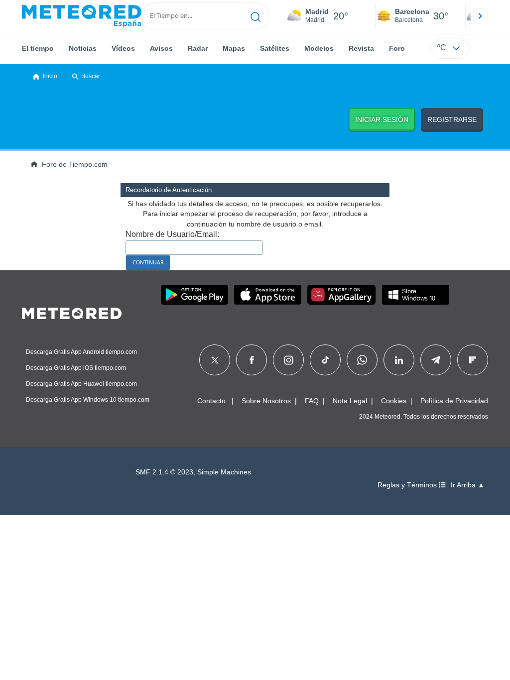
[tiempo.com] (81, 15)
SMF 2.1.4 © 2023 (164, 472)
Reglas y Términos (408, 485)
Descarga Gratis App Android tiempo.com (81, 351)
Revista (361, 48)
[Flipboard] (472, 360)
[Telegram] (435, 360)
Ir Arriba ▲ (468, 485)
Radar (198, 48)
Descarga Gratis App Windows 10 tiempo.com (87, 399)
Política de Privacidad (454, 401)
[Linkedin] (399, 360)
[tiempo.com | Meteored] (72, 311)
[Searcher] (256, 15)
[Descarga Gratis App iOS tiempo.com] (267, 295)
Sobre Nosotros (266, 401)
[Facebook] (252, 360)
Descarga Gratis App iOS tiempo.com (76, 367)
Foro (397, 48)
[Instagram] (288, 360)
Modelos (319, 48)
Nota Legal (350, 401)
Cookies (393, 401)
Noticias (83, 48)
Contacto (211, 401)
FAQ (312, 401)
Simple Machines (224, 472)
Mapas (234, 48)
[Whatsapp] (362, 360)
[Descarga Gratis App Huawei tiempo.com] (341, 295)
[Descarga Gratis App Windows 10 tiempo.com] (415, 295)
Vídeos (123, 48)
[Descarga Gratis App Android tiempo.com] (194, 295)
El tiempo (38, 48)
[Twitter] (215, 360)
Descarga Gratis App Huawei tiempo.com (81, 383)
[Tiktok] (325, 360)
